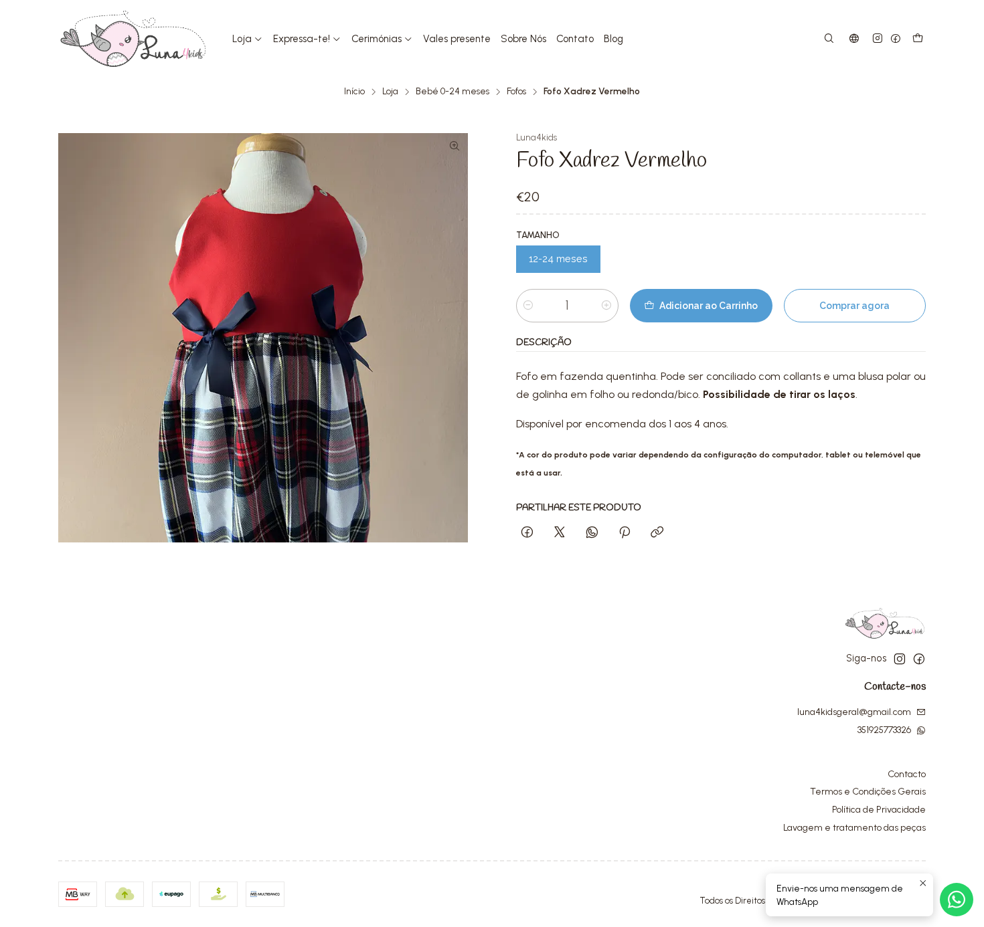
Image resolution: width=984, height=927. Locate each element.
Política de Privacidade (879, 809)
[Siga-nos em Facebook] (896, 39)
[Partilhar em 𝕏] (559, 533)
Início (354, 91)
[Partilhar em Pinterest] (624, 533)
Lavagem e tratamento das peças (854, 827)
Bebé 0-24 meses (452, 91)
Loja (390, 91)
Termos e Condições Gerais (868, 791)
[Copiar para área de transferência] (657, 533)
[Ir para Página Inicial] (133, 39)
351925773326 (884, 730)
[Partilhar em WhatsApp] (592, 533)
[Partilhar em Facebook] (527, 533)
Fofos (516, 91)
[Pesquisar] (829, 39)
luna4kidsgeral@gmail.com (854, 712)
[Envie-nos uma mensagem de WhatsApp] (956, 899)
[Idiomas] (854, 39)
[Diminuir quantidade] (528, 306)
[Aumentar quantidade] (606, 306)
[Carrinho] (918, 39)
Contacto (907, 774)
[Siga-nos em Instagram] (878, 39)
